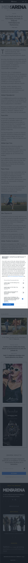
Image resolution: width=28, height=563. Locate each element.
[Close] (25, 257)
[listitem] (14, 280)
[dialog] (14, 282)
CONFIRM (8, 304)
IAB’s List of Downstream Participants (15, 276)
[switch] (23, 283)
